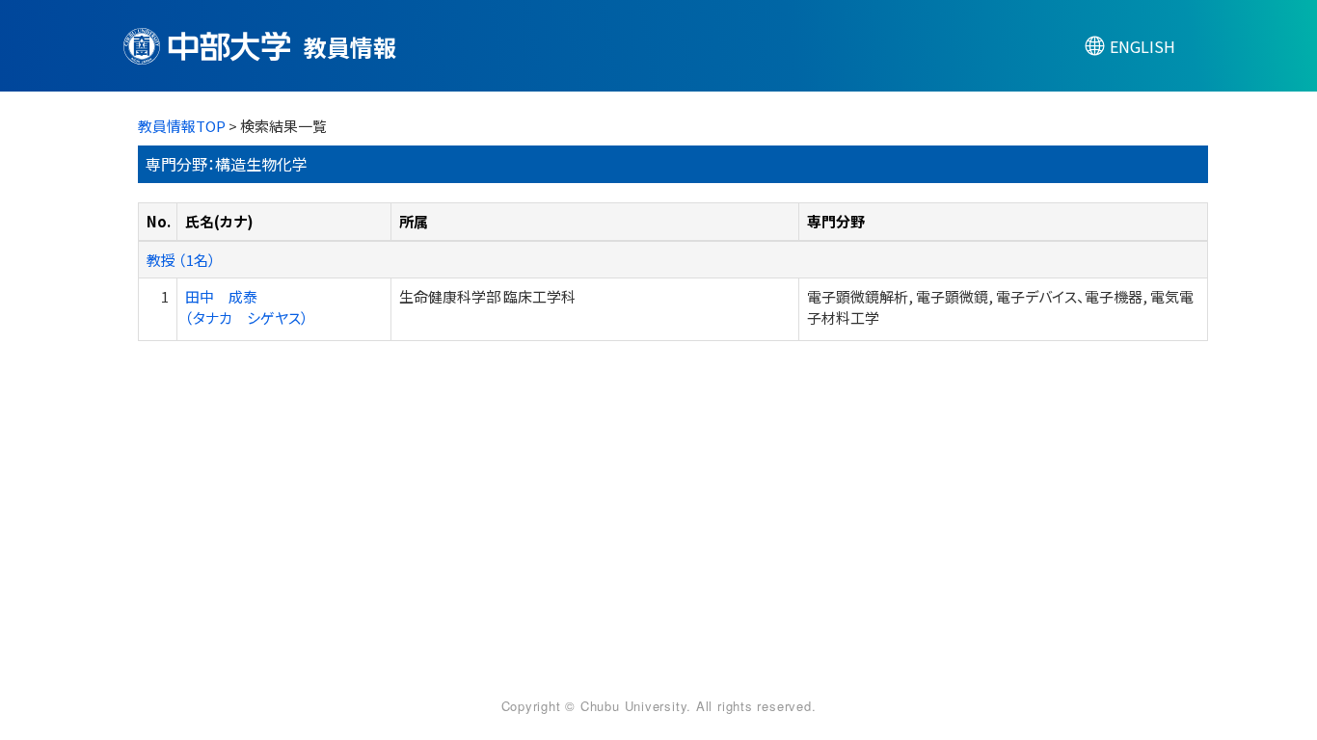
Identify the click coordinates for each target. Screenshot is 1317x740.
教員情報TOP (182, 126)
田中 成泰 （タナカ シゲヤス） (247, 306)
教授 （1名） (181, 260)
